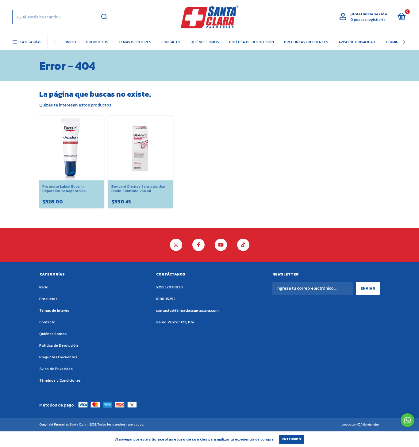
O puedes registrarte (368, 19)
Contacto (170, 42)
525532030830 (169, 287)
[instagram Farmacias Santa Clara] (176, 245)
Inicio (71, 42)
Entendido (291, 439)
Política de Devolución (251, 42)
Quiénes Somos (204, 42)
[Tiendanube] (360, 425)
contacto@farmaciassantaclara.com (187, 310)
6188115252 (165, 299)
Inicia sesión (375, 14)
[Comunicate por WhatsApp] (407, 420)
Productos (97, 42)
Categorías (30, 42)
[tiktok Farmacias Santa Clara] (243, 245)
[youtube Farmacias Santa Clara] (221, 245)
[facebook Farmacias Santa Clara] (198, 245)
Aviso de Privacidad (356, 42)
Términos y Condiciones (60, 380)
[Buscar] (104, 16)
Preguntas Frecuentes (306, 42)
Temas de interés (134, 42)
